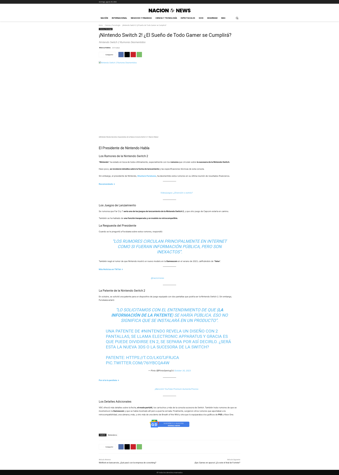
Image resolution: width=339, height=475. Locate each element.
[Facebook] (121, 54)
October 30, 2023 (182, 370)
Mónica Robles (105, 48)
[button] (237, 18)
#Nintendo (153, 331)
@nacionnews (157, 278)
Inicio (101, 25)
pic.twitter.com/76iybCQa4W (137, 362)
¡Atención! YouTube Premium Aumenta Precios (176, 389)
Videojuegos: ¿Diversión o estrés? (176, 192)
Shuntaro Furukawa (146, 176)
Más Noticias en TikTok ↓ (111, 269)
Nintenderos (112, 435)
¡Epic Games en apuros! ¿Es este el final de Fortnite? (217, 462)
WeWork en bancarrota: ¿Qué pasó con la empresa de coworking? (127, 462)
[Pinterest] (133, 54)
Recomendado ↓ (107, 184)
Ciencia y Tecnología (112, 25)
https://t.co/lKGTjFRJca (152, 357)
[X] (127, 54)
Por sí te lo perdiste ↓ (109, 380)
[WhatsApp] (139, 54)
